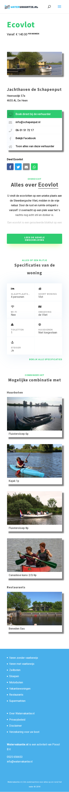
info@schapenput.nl (28, 122)
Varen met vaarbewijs (21, 663)
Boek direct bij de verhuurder (33, 114)
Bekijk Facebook (26, 138)
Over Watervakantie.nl (21, 713)
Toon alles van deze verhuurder (35, 146)
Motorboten (16, 682)
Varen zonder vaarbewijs (23, 657)
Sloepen (14, 676)
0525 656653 (15, 756)
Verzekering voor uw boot (24, 731)
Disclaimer (15, 725)
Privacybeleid (17, 719)
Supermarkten (17, 700)
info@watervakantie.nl (19, 761)
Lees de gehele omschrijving (34, 238)
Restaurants (16, 694)
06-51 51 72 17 (25, 130)
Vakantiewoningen (19, 688)
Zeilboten (14, 670)
